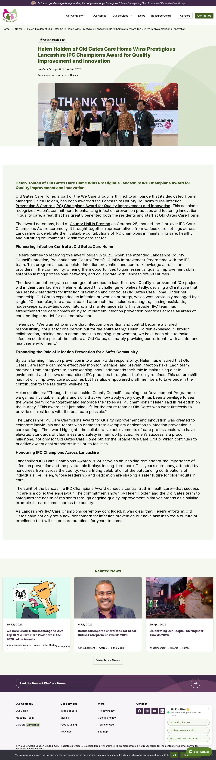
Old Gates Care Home (146, 292)
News (141, 15)
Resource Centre (161, 15)
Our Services (120, 15)
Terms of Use (106, 724)
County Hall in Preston (90, 224)
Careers (20, 724)
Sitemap (103, 731)
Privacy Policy (106, 710)
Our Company (74, 15)
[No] (212, 754)
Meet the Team (25, 717)
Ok (174, 754)
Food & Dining (68, 724)
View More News (108, 660)
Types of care (68, 710)
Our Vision (22, 710)
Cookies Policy (107, 717)
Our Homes (99, 15)
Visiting (64, 717)
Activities (65, 731)
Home (6, 29)
